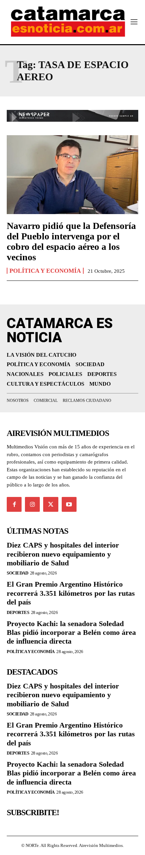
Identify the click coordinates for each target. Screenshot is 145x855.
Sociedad (17, 573)
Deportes (18, 612)
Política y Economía (45, 271)
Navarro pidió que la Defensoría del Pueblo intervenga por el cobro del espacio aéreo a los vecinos (71, 241)
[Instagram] (32, 504)
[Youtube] (69, 504)
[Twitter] (50, 504)
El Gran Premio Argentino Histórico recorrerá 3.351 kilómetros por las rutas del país (71, 593)
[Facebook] (14, 504)
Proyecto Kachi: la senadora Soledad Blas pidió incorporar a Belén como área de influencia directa (71, 632)
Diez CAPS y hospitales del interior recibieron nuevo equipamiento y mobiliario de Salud (63, 554)
